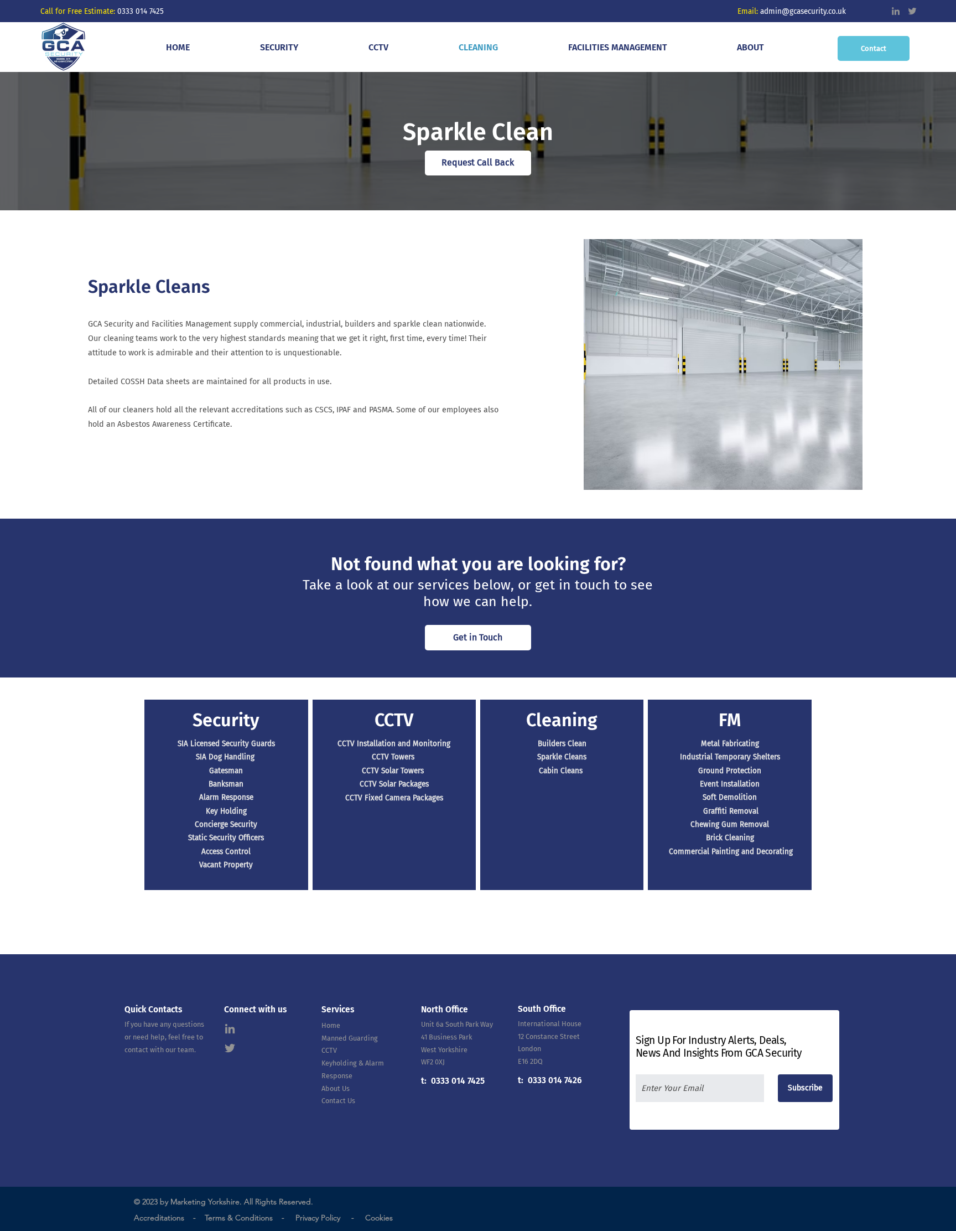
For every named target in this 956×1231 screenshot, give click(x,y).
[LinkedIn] (895, 11)
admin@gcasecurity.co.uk (804, 11)
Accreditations (159, 1218)
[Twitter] (912, 11)
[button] (279, 47)
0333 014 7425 (140, 11)
